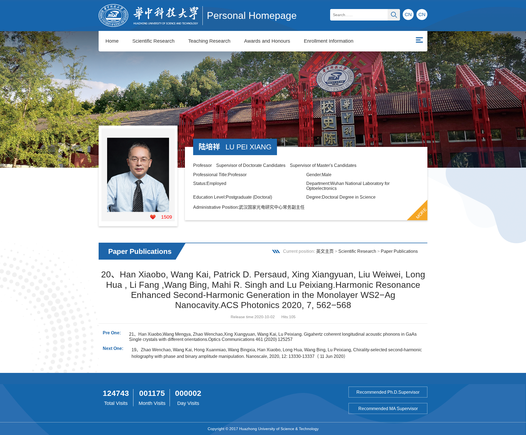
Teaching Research (209, 41)
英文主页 (325, 251)
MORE (421, 213)
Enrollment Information (328, 41)
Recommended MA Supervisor (388, 408)
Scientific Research (153, 41)
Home (112, 41)
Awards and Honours (267, 41)
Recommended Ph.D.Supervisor (387, 392)
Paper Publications (399, 251)
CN (421, 14)
